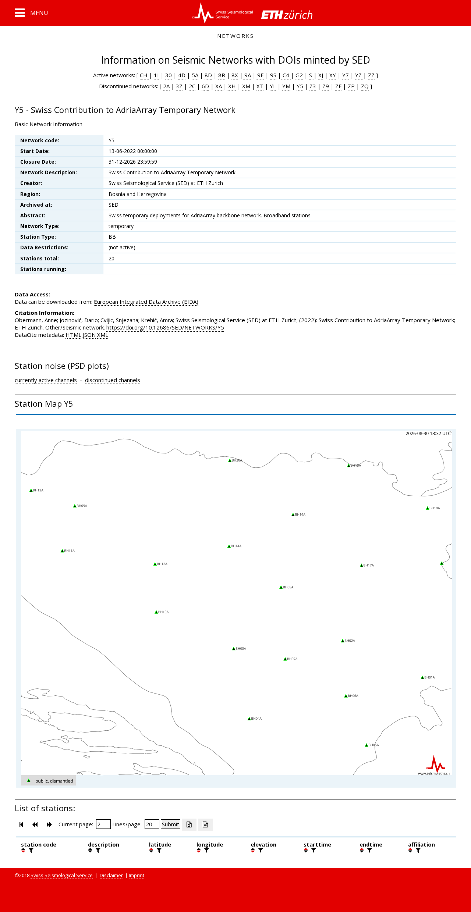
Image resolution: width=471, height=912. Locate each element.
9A (247, 75)
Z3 (312, 86)
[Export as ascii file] (205, 825)
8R (221, 75)
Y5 (300, 86)
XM (246, 86)
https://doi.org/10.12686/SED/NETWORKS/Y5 (165, 327)
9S (273, 75)
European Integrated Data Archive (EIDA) (146, 301)
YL (273, 86)
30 (168, 75)
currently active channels (46, 380)
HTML (73, 334)
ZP (351, 86)
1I (156, 75)
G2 (299, 75)
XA (219, 86)
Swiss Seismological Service (62, 875)
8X (234, 75)
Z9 (325, 86)
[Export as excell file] (189, 825)
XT (259, 86)
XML (102, 334)
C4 (286, 75)
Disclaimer (111, 875)
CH (144, 75)
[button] (31, 13)
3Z (179, 86)
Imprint (136, 875)
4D (181, 75)
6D (205, 86)
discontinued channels (112, 380)
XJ (320, 75)
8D (208, 75)
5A (195, 75)
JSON (89, 334)
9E (260, 75)
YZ (359, 75)
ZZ (371, 75)
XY (332, 75)
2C (192, 86)
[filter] (30, 850)
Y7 (345, 75)
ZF (338, 86)
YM (286, 86)
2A (166, 86)
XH (231, 86)
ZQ (365, 86)
